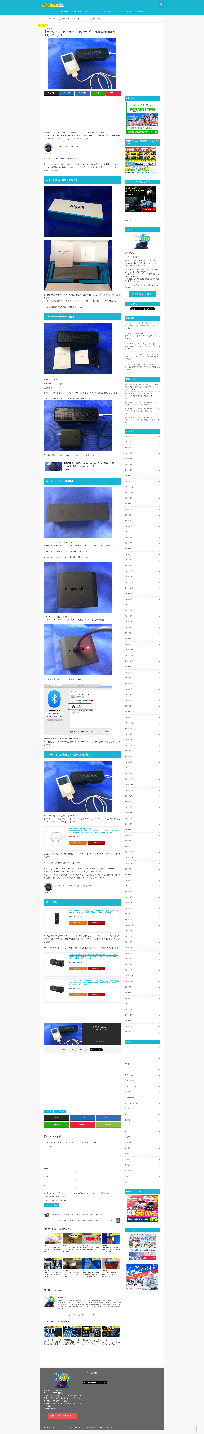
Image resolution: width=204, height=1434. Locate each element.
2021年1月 (128, 779)
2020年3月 (128, 835)
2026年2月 (128, 470)
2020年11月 (129, 790)
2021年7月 (128, 745)
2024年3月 (128, 565)
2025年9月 (128, 498)
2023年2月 (128, 638)
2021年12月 (129, 717)
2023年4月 (128, 627)
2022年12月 (129, 650)
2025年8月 (128, 504)
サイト (46, 1185)
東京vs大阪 (129, 1142)
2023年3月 (128, 633)
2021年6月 (128, 751)
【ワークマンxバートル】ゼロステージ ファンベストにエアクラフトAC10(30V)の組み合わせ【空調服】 (141, 356)
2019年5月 (128, 891)
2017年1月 (128, 1032)
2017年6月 (128, 1004)
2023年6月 (128, 616)
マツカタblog (98, 1427)
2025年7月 (128, 509)
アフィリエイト (130, 1075)
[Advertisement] (82, 113)
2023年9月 (128, 599)
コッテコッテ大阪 (131, 1086)
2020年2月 (128, 841)
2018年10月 (129, 931)
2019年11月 (129, 858)
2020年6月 (128, 818)
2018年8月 (128, 942)
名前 (46, 1168)
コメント (48, 1146)
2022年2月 (128, 706)
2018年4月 (128, 959)
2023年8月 (128, 605)
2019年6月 (128, 886)
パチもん (128, 1109)
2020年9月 (128, 801)
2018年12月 (129, 919)
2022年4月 (128, 695)
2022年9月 (128, 667)
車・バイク (96, 12)
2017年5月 (128, 1009)
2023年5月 (128, 622)
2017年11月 (129, 976)
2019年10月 (129, 863)
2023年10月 (129, 594)
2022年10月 (129, 661)
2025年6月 (128, 515)
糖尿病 (127, 1159)
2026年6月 (128, 447)
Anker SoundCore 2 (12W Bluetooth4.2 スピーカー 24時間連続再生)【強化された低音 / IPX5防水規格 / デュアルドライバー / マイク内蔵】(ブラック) (94, 982)
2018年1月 (128, 970)
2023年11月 (129, 588)
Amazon (77, 842)
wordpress (128, 1064)
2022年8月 (128, 672)
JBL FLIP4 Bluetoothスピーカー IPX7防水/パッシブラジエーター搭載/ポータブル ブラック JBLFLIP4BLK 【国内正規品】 (93, 912)
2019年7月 (128, 880)
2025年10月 (129, 492)
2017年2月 (128, 1026)
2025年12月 (129, 481)
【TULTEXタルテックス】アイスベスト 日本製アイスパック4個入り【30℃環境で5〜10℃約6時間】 (141, 336)
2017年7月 (128, 998)
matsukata (62, 1297)
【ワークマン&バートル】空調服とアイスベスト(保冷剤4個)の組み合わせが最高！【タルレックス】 (141, 325)
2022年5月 (128, 689)
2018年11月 (129, 925)
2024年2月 (128, 571)
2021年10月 (129, 728)
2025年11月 (129, 487)
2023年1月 (128, 644)
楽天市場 (95, 842)
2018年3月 (128, 964)
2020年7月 (128, 813)
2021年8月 (128, 740)
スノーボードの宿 (131, 1103)
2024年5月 (128, 554)
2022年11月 (129, 655)
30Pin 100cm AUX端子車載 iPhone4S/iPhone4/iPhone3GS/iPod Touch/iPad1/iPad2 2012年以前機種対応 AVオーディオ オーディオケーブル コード (93, 830)
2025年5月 (128, 520)
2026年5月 (128, 453)
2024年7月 (128, 543)
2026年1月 (128, 476)
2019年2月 (128, 908)
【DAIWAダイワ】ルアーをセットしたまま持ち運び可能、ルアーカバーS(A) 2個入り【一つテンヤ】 (141, 346)
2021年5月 (128, 756)
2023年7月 (128, 610)
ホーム (52, 12)
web (126, 1058)
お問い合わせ (140, 12)
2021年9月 (128, 734)
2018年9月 (128, 936)
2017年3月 (128, 1021)
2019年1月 (128, 914)
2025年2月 (128, 526)
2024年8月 (128, 537)
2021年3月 (128, 768)
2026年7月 (128, 442)
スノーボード (77, 12)
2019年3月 (128, 903)
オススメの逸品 (63, 12)
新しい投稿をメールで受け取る (56, 1200)
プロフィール (152, 12)
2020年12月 (129, 785)
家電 (126, 1125)
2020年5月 (128, 824)
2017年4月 (128, 1015)
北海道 (127, 1120)
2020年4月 (128, 830)
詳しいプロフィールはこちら (142, 294)
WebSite (73, 1315)
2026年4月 (128, 459)
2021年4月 (128, 762)
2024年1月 (128, 577)
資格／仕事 (129, 1165)
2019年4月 (128, 897)
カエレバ (78, 836)
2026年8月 (128, 436)
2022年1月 (128, 711)
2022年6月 (128, 683)
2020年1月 (128, 846)
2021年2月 (128, 773)
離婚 (126, 1182)
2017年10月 (129, 981)
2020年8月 (128, 807)
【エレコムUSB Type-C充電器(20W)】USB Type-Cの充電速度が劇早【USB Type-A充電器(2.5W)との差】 (141, 367)
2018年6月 (128, 948)
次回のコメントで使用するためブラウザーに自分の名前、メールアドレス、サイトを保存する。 (78, 1193)
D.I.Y (118, 12)
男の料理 (128, 1148)
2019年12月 (129, 852)
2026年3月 (128, 464)
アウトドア (107, 12)
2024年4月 (128, 560)
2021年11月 (129, 723)
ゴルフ (127, 1092)
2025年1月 (128, 532)
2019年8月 (128, 874)
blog (126, 1047)
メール (47, 1177)
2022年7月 (128, 678)
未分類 (127, 1137)
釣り (87, 12)
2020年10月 (129, 796)
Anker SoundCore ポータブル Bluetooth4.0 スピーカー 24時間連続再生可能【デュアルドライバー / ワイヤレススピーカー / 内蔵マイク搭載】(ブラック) (93, 956)
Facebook (91, 1315)
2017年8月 (128, 993)
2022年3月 (128, 700)
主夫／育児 (129, 1114)
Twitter (82, 1315)
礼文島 (129, 12)
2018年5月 (128, 953)
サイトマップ (55, 1427)
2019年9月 (128, 869)
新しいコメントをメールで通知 (56, 1197)
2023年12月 (129, 582)
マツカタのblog (93, 1373)
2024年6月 (128, 549)
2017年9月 (128, 987)
